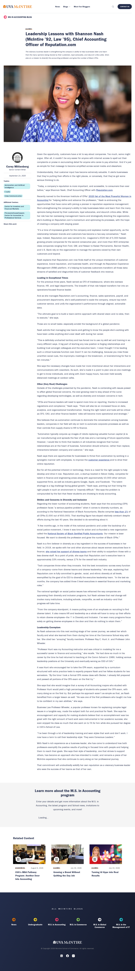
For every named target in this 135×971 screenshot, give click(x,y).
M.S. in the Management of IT (121, 925)
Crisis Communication (13, 196)
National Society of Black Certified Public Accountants (75, 533)
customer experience (99, 459)
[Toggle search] (112, 6)
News (13, 924)
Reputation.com (104, 190)
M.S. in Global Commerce (99, 925)
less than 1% (121, 511)
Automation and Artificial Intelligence (15, 186)
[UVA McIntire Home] (67, 942)
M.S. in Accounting (57, 924)
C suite (7, 192)
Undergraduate (35, 924)
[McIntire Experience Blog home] (17, 6)
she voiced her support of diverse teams (66, 551)
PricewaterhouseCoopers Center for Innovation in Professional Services (14, 215)
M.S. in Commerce (78, 924)
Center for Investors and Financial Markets (14, 207)
